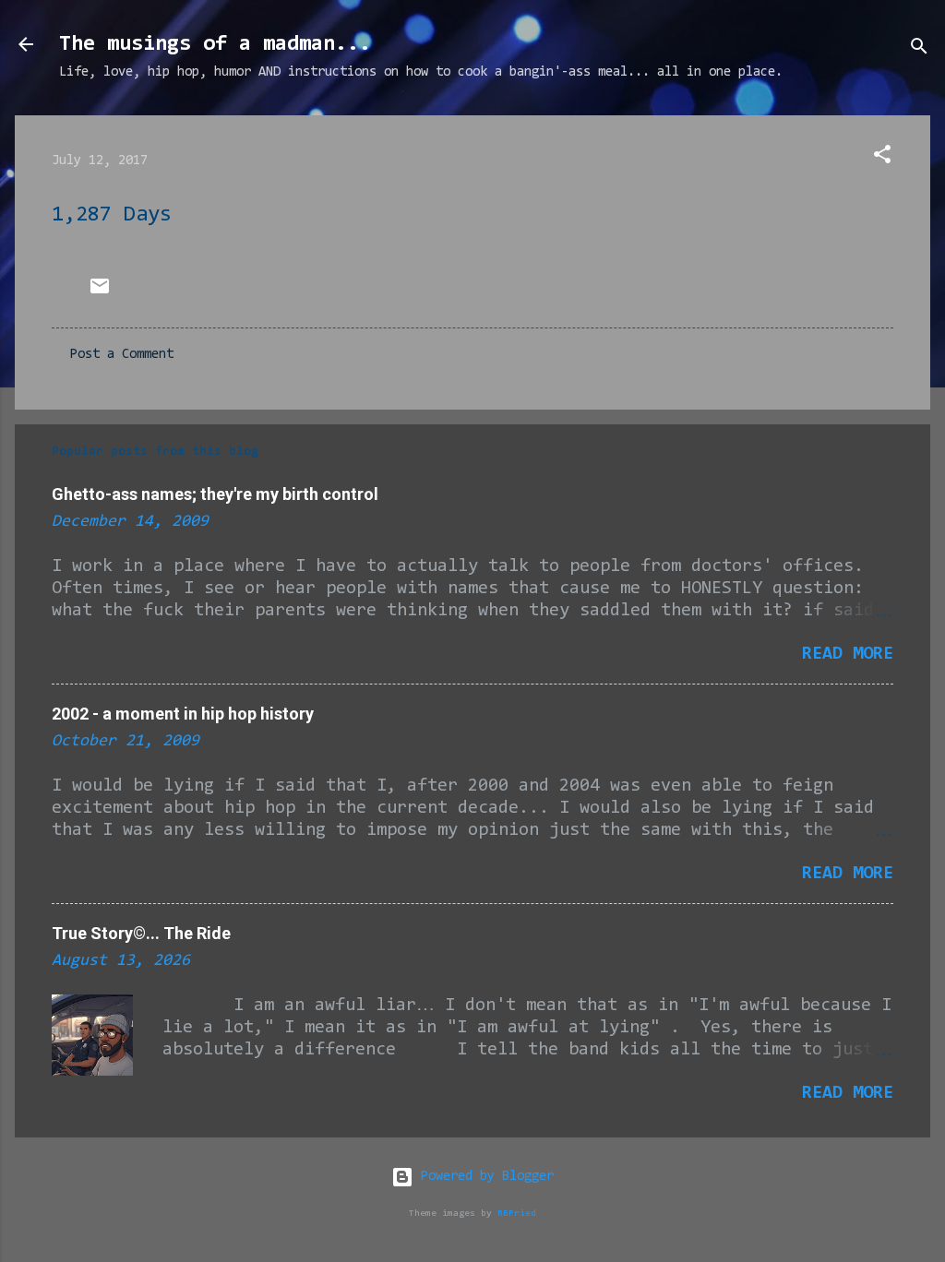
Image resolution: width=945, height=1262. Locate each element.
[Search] (919, 50)
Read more (847, 654)
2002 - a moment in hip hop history (183, 713)
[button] (882, 158)
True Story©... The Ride (141, 933)
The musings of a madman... (215, 44)
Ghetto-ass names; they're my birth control (215, 494)
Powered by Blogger (483, 1177)
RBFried (516, 1213)
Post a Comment (121, 355)
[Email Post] (100, 294)
